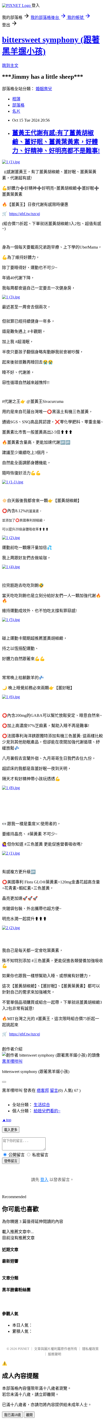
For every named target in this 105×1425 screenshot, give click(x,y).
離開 (29, 1415)
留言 (54, 1090)
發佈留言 (10, 1161)
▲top (6, 1120)
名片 (16, 111)
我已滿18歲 (12, 1415)
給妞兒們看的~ (47, 1111)
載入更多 (10, 1130)
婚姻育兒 (44, 89)
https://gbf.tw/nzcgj (24, 214)
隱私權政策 (90, 1349)
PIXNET (23, 1349)
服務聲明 (54, 1354)
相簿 (16, 99)
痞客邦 (43, 1090)
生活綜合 (42, 1105)
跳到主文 (10, 65)
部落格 (18, 105)
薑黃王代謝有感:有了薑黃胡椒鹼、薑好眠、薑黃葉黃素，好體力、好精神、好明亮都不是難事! (56, 142)
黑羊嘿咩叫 (12, 1061)
